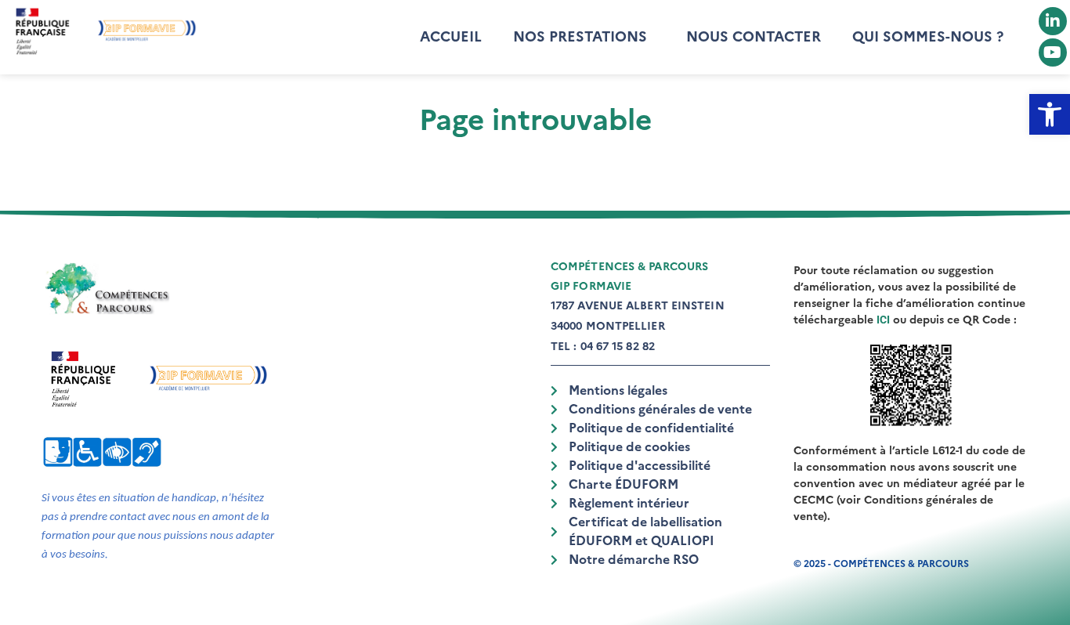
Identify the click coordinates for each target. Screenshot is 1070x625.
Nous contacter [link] (753, 36)
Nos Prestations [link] (580, 36)
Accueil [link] (451, 36)
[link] (1049, 114)
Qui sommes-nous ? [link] (927, 36)
